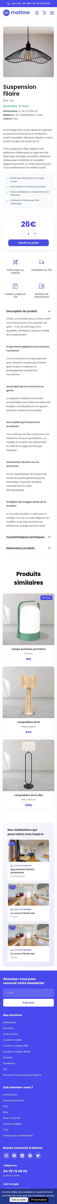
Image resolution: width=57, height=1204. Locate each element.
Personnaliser (39, 1199)
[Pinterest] (30, 1155)
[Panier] (44, 13)
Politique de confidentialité (18, 1135)
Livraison (8, 1057)
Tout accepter (18, 1199)
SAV (5, 1069)
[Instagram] (6, 1155)
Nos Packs (8, 1028)
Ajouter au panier (28, 242)
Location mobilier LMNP (15, 1045)
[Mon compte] (37, 13)
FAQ (5, 1106)
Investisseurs (10, 1094)
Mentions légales (12, 1123)
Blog (5, 1112)
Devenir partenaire (13, 1100)
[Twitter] (38, 1155)
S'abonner (28, 1002)
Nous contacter (11, 1118)
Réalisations (9, 1022)
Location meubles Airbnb (17, 1051)
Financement (10, 1034)
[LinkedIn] (22, 1155)
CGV (5, 1129)
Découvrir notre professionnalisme (22, 1075)
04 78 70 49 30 (15, 1171)
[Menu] (52, 12)
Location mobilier (12, 1040)
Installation (9, 1063)
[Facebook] (14, 1155)
